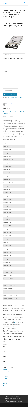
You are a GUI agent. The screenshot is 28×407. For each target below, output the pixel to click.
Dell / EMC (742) (6, 371)
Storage (7, 99)
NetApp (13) (5, 390)
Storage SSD (11, 99)
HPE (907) (4, 385)
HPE (4, 358)
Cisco (4, 351)
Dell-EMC (9, 97)
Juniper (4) (5, 383)
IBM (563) (4, 387)
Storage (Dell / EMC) (18, 20)
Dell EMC (10, 100)
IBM (4, 361)
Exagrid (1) (5, 380)
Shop (7, 20)
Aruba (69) (5, 369)
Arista (4, 346)
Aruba (4, 341)
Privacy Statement (17, 398)
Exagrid (4, 353)
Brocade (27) (5, 376)
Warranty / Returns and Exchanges (13, 396)
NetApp (4, 363)
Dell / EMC (11, 20)
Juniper (4, 356)
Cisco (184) (5, 378)
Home (4, 20)
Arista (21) (5, 374)
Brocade (4, 349)
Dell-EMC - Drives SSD (15, 97)
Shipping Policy (8, 398)
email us (16, 322)
